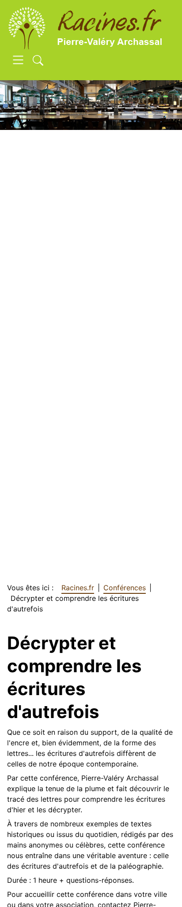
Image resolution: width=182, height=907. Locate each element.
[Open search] (38, 61)
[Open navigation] (18, 61)
